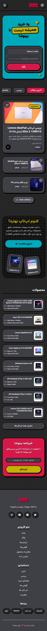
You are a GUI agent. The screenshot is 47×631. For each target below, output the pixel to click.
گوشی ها (23, 585)
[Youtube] (19, 515)
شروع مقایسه (25, 244)
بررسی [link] (38, 147)
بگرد (23, 67)
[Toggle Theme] (4, 5)
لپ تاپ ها (23, 590)
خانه (23, 533)
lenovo (16, 611)
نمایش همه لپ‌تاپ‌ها (23, 426)
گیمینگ (39, 611)
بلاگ (23, 538)
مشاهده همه (25, 199)
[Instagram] (27, 515)
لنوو (6, 611)
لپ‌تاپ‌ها (23, 542)
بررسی (23, 576)
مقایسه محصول (23, 552)
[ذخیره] (7, 105)
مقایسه (23, 595)
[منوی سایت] (42, 5)
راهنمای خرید (23, 581)
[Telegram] (12, 515)
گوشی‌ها (23, 547)
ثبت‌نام (23, 469)
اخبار (24, 571)
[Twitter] (35, 515)
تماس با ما (23, 556)
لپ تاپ (28, 611)
